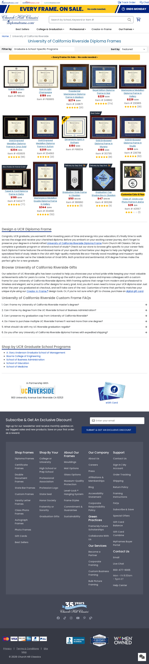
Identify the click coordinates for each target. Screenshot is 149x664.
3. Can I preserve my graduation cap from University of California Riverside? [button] (45, 315)
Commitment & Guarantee (73, 508)
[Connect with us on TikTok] (64, 618)
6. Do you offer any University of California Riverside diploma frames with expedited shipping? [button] (55, 332)
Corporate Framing (94, 563)
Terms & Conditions (27, 648)
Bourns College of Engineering (23, 356)
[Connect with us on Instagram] (71, 618)
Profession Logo (48, 488)
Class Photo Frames (22, 512)
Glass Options (72, 474)
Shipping (118, 481)
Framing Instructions (120, 495)
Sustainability (72, 516)
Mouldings (70, 462)
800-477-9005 (121, 570)
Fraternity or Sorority (46, 508)
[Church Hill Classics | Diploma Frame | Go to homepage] (20, 20)
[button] (144, 2)
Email (116, 557)
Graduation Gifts (49, 516)
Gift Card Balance (118, 523)
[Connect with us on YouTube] (78, 618)
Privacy (7, 648)
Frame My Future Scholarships (98, 527)
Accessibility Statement (95, 495)
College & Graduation (49, 29)
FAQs (116, 503)
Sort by (115, 49)
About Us (93, 458)
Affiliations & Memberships (96, 479)
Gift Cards (21, 536)
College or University (45, 460)
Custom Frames (24, 494)
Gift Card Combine (118, 533)
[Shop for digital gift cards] (111, 391)
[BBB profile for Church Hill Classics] (75, 640)
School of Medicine (17, 366)
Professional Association (46, 479)
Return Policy (120, 487)
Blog (91, 487)
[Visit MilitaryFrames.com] (31, 2)
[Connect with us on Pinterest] (84, 618)
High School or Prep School (47, 470)
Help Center (120, 585)
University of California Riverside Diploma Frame (74, 243)
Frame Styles (71, 500)
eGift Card (112, 402)
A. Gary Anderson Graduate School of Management (35, 352)
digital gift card (134, 291)
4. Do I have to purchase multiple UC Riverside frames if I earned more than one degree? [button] (52, 321)
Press (91, 471)
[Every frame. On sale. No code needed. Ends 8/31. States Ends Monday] (74, 9)
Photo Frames (23, 529)
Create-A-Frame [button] (101, 29)
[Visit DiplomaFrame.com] (10, 2)
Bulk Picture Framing (95, 582)
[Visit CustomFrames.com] (52, 2)
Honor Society (47, 500)
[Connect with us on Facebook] (58, 618)
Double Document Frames (21, 478)
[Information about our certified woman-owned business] (123, 640)
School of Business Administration (25, 359)
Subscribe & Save (123, 509)
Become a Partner (94, 553)
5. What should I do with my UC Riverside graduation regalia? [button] (36, 326)
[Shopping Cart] (138, 20)
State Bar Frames (25, 488)
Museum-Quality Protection (74, 482)
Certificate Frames (21, 466)
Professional (77, 29)
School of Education (17, 363)
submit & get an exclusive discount (108, 430)
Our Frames (125, 29)
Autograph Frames (21, 521)
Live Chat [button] (118, 563)
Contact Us (120, 458)
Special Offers (121, 515)
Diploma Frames (24, 458)
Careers (93, 464)
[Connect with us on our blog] (90, 618)
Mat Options (71, 468)
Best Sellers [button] (22, 29)
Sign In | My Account (119, 466)
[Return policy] (99, 640)
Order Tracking (122, 474)
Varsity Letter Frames (23, 502)
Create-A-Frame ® (37, 291)
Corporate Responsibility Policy (96, 507)
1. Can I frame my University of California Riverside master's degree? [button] (40, 304)
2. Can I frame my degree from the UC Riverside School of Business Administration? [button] (49, 310)
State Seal (45, 494)
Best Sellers (21, 542)
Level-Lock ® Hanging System (73, 492)
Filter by (7, 49)
